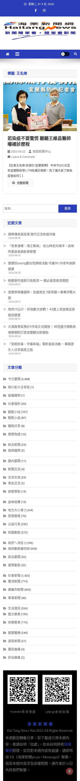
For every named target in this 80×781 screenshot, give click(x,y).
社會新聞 (14, 575)
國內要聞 (14, 461)
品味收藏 (14, 502)
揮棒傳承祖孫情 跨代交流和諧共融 (31, 234)
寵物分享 (14, 426)
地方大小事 (16, 510)
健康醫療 (14, 633)
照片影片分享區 (19, 387)
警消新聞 (14, 581)
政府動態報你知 (19, 548)
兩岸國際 (14, 450)
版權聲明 (14, 395)
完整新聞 (22, 183)
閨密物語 (14, 434)
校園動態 (14, 532)
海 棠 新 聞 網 (40, 724)
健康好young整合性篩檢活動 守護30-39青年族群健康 (41, 266)
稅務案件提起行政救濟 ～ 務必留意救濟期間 (38, 280)
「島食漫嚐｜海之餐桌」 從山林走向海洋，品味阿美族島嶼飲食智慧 (41, 248)
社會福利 (14, 403)
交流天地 (14, 477)
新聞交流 (14, 469)
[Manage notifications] (69, 771)
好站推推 (14, 657)
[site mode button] (65, 54)
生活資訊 (14, 608)
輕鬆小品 (14, 417)
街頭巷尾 (14, 516)
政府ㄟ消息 (16, 543)
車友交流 (14, 483)
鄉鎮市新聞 (16, 589)
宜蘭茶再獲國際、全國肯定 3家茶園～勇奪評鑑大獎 (42, 295)
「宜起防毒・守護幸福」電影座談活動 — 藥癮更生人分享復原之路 (41, 347)
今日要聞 (14, 379)
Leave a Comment (23, 157)
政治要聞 (14, 557)
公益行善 (14, 524)
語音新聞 (14, 641)
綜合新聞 (14, 444)
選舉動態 (14, 565)
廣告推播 (14, 649)
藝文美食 (14, 614)
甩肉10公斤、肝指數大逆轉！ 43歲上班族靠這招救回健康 (41, 312)
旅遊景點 (14, 491)
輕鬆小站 (14, 412)
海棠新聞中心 (41, 151)
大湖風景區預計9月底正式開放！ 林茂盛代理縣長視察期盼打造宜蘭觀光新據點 (42, 329)
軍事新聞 (14, 598)
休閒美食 (14, 622)
